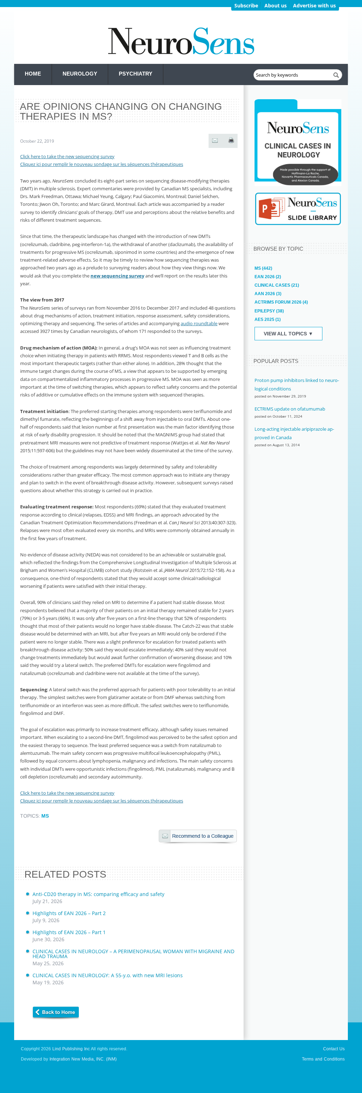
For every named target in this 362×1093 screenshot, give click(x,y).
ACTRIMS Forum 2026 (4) (281, 302)
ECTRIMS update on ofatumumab (290, 409)
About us (275, 5)
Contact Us (334, 1048)
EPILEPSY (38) (269, 311)
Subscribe (246, 5)
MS (45, 816)
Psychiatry (135, 74)
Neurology (80, 74)
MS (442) (263, 268)
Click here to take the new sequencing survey (67, 156)
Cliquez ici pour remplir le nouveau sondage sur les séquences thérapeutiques (101, 164)
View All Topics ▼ (288, 333)
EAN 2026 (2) (268, 276)
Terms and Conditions (323, 1059)
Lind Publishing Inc (71, 1048)
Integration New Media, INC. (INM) (83, 1059)
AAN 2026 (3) (268, 293)
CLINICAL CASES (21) (277, 285)
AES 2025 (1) (268, 319)
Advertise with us (314, 5)
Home (33, 74)
